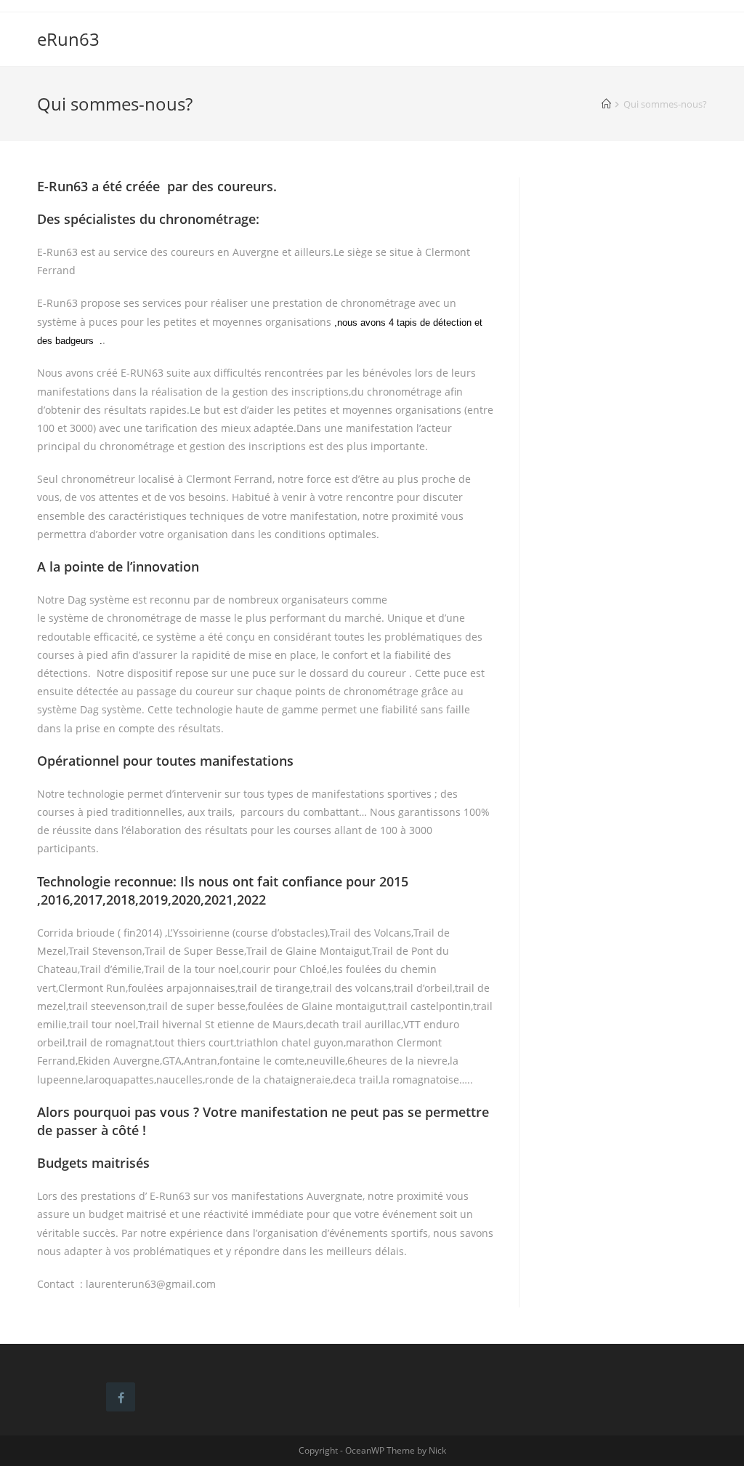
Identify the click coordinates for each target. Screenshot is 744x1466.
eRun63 (68, 39)
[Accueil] (606, 104)
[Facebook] (120, 1396)
